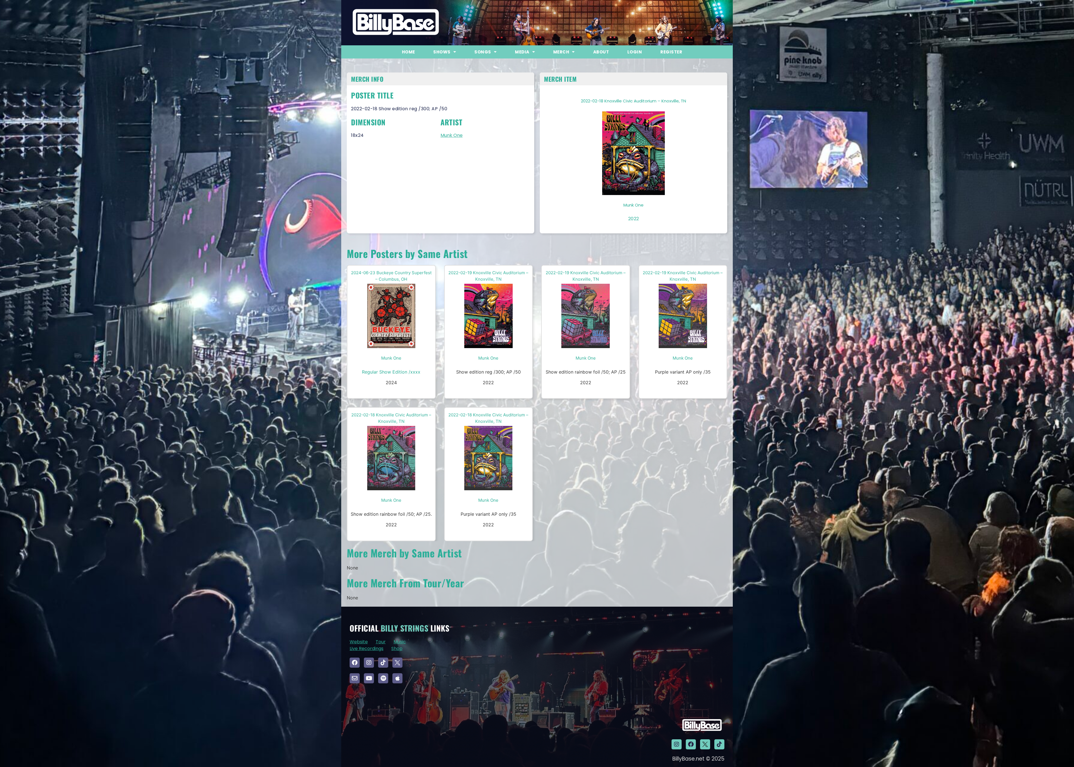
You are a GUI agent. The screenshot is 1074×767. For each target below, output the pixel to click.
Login (634, 52)
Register (671, 52)
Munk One (452, 135)
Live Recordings (366, 648)
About (601, 52)
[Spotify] (383, 678)
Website (359, 642)
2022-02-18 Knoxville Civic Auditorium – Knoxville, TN (633, 101)
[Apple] (397, 678)
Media (522, 52)
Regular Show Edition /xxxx (391, 372)
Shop (396, 648)
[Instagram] (369, 663)
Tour (381, 642)
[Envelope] (355, 678)
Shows (442, 52)
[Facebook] (355, 663)
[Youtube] (369, 678)
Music (400, 642)
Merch (561, 52)
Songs (482, 52)
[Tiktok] (383, 663)
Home (408, 52)
